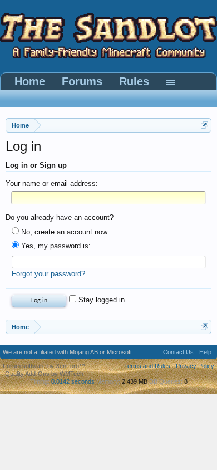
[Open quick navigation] (204, 125)
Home (29, 81)
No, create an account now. (64, 232)
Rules (134, 81)
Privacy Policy (195, 366)
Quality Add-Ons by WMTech (44, 373)
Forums (82, 81)
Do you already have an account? (60, 217)
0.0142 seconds (73, 381)
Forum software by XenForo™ (44, 366)
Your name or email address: (52, 183)
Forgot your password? (48, 274)
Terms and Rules (147, 366)
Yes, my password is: (55, 246)
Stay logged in (100, 300)
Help (205, 352)
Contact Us (178, 352)
